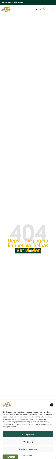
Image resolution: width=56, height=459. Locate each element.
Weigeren (28, 442)
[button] (52, 405)
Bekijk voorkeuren (28, 449)
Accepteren (28, 434)
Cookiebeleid (27, 456)
